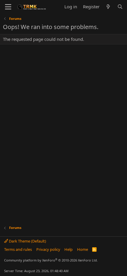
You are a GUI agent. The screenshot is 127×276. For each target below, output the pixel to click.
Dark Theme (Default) (27, 241)
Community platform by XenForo (51, 260)
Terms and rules (18, 249)
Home (82, 249)
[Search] (120, 6)
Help (68, 249)
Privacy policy (48, 249)
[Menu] (8, 7)
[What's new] (108, 6)
